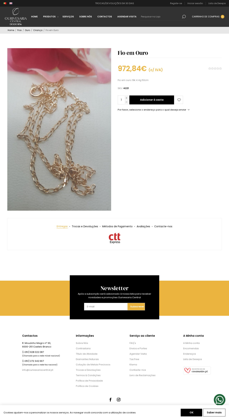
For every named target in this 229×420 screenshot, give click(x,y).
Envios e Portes (138, 348)
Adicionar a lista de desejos (179, 100)
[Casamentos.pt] (197, 373)
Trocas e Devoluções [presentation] (85, 226)
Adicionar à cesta (152, 100)
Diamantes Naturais (87, 359)
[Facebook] (110, 399)
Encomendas (191, 348)
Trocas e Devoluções (88, 370)
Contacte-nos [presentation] (163, 226)
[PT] (5, 3)
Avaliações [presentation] (143, 226)
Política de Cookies (87, 386)
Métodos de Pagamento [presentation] (117, 226)
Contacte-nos (138, 370)
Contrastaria (83, 348)
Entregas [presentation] (62, 226)
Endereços (189, 354)
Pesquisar (184, 16)
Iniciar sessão (195, 3)
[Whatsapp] (219, 400)
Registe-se (176, 3)
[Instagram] (118, 399)
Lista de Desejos (192, 359)
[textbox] (160, 16)
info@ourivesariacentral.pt (37, 370)
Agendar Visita (138, 354)
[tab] (62, 226)
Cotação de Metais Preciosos (93, 364)
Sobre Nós (82, 343)
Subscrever (137, 306)
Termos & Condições (88, 375)
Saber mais (214, 412)
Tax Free (134, 359)
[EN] (11, 3)
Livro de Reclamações (142, 375)
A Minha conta (191, 343)
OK (191, 412)
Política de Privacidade (89, 380)
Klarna (133, 364)
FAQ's (133, 343)
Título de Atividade (87, 354)
